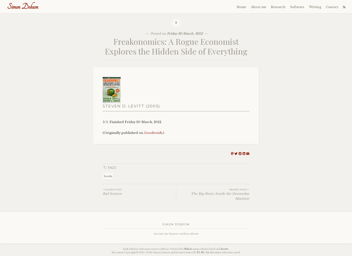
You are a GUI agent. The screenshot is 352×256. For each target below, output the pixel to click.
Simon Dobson (22, 6)
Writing (315, 7)
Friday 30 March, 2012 (185, 34)
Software (297, 7)
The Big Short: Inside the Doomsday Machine (220, 194)
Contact (332, 7)
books (108, 176)
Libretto (223, 249)
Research (278, 7)
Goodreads (153, 133)
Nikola (188, 249)
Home (241, 7)
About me (258, 7)
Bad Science (112, 192)
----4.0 (203, 252)
